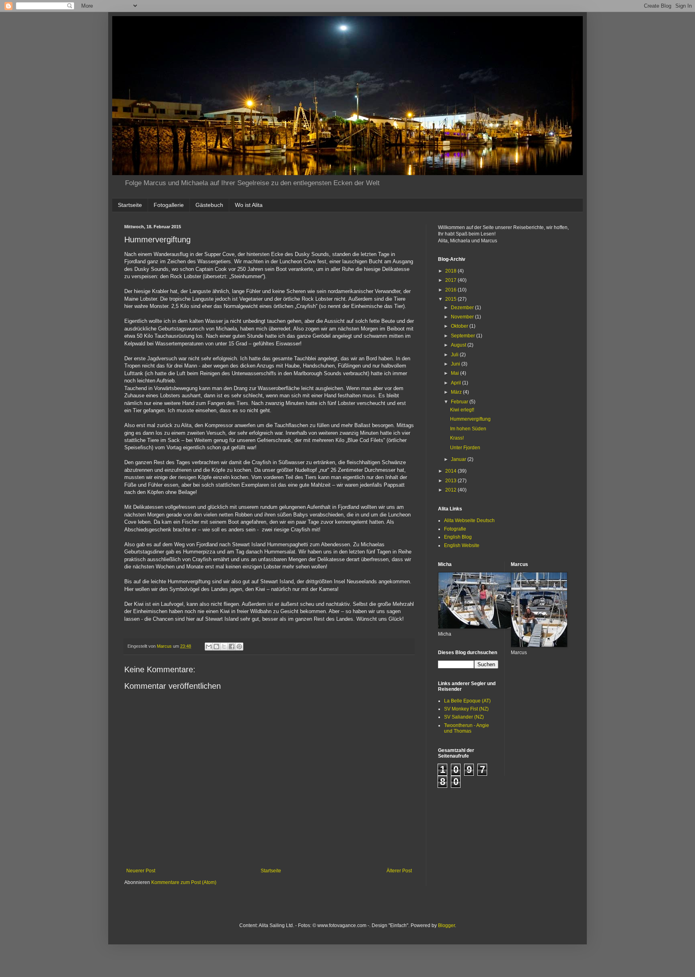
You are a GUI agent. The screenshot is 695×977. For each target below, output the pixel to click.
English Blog (458, 537)
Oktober (460, 326)
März (457, 392)
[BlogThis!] (216, 646)
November (463, 317)
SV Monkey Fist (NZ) (466, 709)
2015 (451, 299)
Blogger (446, 925)
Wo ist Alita (249, 205)
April (456, 383)
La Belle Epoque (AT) (467, 701)
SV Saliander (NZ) (464, 717)
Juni (456, 364)
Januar (459, 459)
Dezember (463, 307)
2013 (451, 480)
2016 (451, 290)
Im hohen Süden (468, 429)
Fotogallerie (169, 205)
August (459, 345)
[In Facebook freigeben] (232, 646)
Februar (460, 402)
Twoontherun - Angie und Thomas (466, 728)
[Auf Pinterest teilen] (239, 646)
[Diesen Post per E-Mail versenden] (209, 646)
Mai (455, 373)
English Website (461, 545)
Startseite (130, 205)
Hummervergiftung (470, 419)
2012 (451, 490)
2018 (451, 271)
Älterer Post (399, 871)
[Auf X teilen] (224, 646)
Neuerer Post (140, 871)
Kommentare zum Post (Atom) (183, 882)
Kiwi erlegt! (462, 410)
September (463, 336)
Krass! (457, 438)
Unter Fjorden (465, 447)
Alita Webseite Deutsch (469, 520)
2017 (451, 280)
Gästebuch (209, 205)
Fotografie (455, 529)
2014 (451, 471)
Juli (455, 354)
